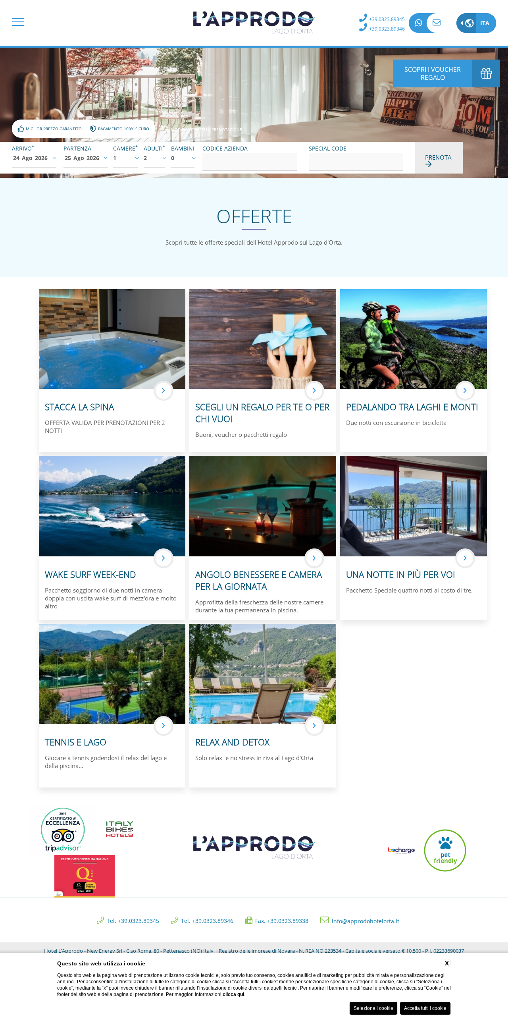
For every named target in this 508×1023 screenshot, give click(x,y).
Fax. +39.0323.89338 (281, 920)
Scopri (163, 391)
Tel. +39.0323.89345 (133, 920)
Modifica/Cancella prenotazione (206, 129)
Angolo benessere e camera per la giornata (258, 580)
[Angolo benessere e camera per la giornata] (262, 505)
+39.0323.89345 (387, 19)
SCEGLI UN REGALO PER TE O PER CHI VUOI (262, 413)
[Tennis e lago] (112, 673)
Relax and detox (232, 742)
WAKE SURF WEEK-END (90, 574)
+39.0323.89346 (387, 28)
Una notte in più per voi (400, 574)
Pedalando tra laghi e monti (412, 407)
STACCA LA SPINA (79, 407)
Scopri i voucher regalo (432, 73)
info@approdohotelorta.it (436, 23)
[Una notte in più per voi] (413, 505)
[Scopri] (163, 391)
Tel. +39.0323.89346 (207, 920)
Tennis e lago (75, 742)
